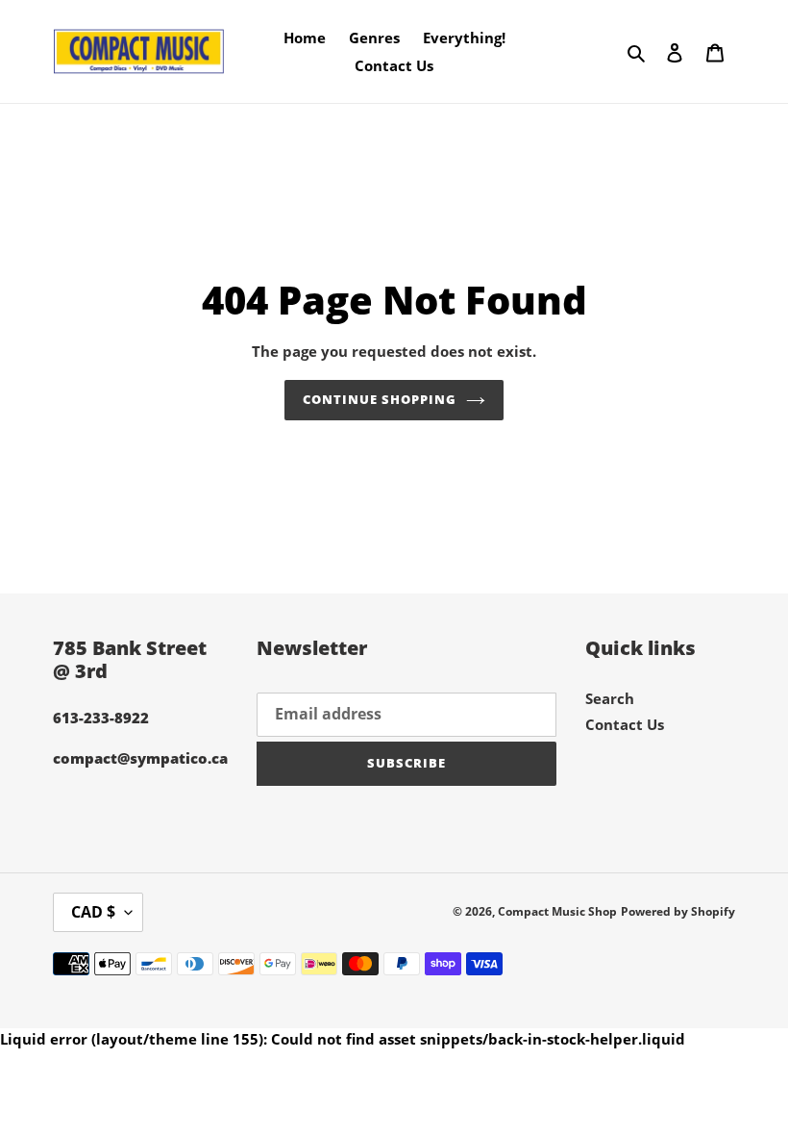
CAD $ (93, 911)
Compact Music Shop (557, 911)
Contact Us (624, 724)
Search (609, 698)
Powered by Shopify (678, 911)
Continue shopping (380, 399)
